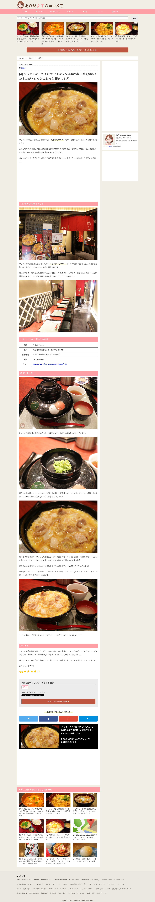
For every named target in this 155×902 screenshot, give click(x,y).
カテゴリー (40, 12)
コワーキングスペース (97, 884)
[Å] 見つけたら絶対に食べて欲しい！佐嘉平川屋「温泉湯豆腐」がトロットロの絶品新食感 (31, 861)
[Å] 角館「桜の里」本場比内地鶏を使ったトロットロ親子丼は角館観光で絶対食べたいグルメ (28, 38)
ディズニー (111, 884)
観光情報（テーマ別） (77, 893)
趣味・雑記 (91, 893)
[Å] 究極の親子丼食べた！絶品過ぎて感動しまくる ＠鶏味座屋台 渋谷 (126, 38)
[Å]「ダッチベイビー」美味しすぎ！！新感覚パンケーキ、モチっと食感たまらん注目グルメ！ (58, 861)
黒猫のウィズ (102, 893)
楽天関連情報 (34, 893)
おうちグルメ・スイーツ (25, 884)
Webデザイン (119, 879)
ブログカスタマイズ (39, 889)
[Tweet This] (28, 718)
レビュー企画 (73, 889)
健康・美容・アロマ (103, 889)
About (24, 12)
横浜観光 (44, 893)
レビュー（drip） (86, 889)
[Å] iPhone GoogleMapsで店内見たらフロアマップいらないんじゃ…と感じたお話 (85, 837)
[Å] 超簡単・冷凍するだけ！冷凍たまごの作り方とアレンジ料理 (84, 860)
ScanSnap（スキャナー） (90, 879)
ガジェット (56, 884)
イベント (40, 884)
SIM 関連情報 (107, 879)
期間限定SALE (22, 893)
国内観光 (115, 12)
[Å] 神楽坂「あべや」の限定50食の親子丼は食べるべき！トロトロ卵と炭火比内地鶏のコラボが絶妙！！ (31, 812)
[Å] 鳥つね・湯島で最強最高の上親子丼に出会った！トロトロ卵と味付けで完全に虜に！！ (77, 38)
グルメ (100, 12)
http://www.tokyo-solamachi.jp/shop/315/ (50, 364)
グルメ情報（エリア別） (78, 884)
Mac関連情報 (74, 879)
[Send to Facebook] (48, 718)
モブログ (70, 12)
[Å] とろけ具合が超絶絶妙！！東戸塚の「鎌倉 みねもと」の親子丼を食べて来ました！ (102, 38)
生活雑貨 (53, 893)
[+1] (68, 718)
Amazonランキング (24, 879)
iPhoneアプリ (55, 12)
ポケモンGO (53, 889)
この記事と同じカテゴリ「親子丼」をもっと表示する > (77, 50)
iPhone (36, 879)
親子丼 (23, 68)
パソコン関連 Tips (23, 889)
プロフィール (107, 146)
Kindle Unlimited (60, 879)
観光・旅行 (62, 893)
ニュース (121, 884)
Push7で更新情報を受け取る (58, 701)
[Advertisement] (58, 181)
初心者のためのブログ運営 (121, 889)
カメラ (85, 12)
